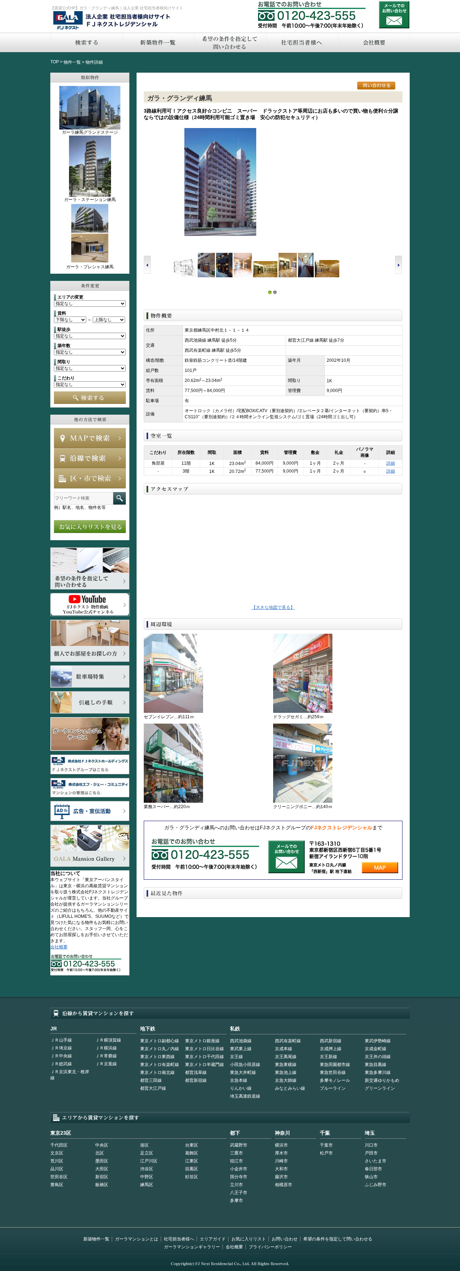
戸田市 (371, 1153)
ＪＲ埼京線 (61, 1048)
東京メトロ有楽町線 (159, 1064)
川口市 (371, 1145)
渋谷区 (146, 1168)
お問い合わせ (394, 14)
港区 (144, 1145)
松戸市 (326, 1153)
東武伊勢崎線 (378, 1040)
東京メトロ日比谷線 (204, 1048)
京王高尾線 (285, 1056)
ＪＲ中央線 (61, 1055)
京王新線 (328, 1056)
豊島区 (56, 1184)
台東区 (191, 1145)
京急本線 (238, 1080)
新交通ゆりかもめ (382, 1080)
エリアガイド (213, 1239)
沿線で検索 (90, 458)
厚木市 (281, 1153)
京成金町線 (375, 1048)
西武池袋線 (241, 1040)
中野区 (146, 1176)
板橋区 (101, 1184)
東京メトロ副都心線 (159, 1040)
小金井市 (238, 1168)
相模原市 (283, 1184)
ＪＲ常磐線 (106, 1055)
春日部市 (373, 1168)
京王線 (236, 1056)
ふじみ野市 (375, 1184)
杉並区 (191, 1176)
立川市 (236, 1184)
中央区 (101, 1145)
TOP (54, 61)
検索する (86, 42)
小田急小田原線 (245, 1064)
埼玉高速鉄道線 (245, 1096)
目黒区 (191, 1168)
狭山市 (371, 1176)
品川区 (56, 1168)
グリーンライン (380, 1088)
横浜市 (281, 1145)
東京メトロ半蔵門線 (204, 1064)
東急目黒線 (375, 1064)
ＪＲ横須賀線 (108, 1040)
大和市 (281, 1168)
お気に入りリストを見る (90, 526)
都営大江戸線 (153, 1088)
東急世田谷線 (333, 1072)
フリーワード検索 (119, 498)
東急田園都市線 (335, 1064)
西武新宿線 (330, 1040)
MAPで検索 (90, 438)
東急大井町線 (243, 1072)
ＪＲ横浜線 (106, 1048)
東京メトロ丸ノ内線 (159, 1048)
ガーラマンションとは (136, 1239)
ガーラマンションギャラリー (192, 1246)
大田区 (101, 1168)
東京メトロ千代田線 (204, 1056)
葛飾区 (191, 1153)
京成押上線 (330, 1048)
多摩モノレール (335, 1080)
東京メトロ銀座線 (202, 1040)
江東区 (191, 1160)
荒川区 (56, 1160)
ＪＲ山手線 (61, 1040)
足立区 (146, 1153)
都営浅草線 (196, 1072)
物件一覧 (72, 62)
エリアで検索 (90, 478)
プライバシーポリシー (270, 1246)
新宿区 (101, 1176)
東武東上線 (241, 1048)
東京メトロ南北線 (157, 1072)
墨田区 (101, 1160)
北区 (99, 1153)
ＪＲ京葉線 (106, 1063)
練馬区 (146, 1184)
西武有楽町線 (288, 1040)
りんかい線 (241, 1088)
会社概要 (373, 42)
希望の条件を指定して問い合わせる (230, 42)
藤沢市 (281, 1176)
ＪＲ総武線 (61, 1063)
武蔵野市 (238, 1145)
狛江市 (236, 1160)
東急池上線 (285, 1072)
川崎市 (281, 1160)
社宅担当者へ (301, 42)
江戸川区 (148, 1160)
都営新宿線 (196, 1080)
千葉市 (326, 1145)
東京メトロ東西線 (157, 1056)
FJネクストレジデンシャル (112, 21)
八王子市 (238, 1192)
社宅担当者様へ (179, 1239)
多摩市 (236, 1200)
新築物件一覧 (158, 42)
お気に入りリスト (248, 1239)
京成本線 (283, 1048)
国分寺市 (238, 1176)
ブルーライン (333, 1088)
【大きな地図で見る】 (273, 607)
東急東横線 (285, 1064)
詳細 (390, 463)
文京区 (56, 1153)
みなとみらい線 (290, 1088)
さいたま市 (375, 1160)
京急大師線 (285, 1080)
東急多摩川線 (378, 1072)
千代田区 (59, 1145)
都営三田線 (151, 1080)
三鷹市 (236, 1153)
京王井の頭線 (378, 1056)
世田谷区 (59, 1176)
